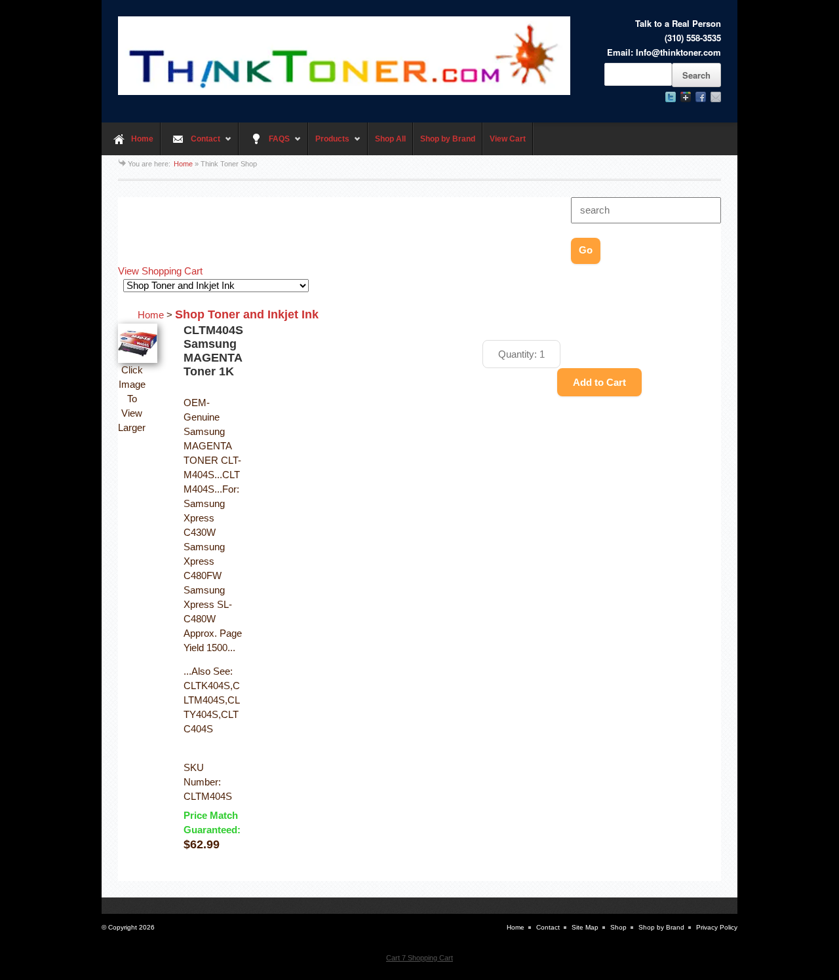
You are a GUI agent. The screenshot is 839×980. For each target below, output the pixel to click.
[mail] (716, 97)
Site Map (585, 927)
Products (328, 144)
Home (142, 138)
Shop (618, 927)
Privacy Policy (716, 927)
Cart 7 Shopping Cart (419, 958)
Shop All (390, 138)
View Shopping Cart (160, 271)
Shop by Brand (447, 138)
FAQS (264, 144)
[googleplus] (685, 97)
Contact (190, 144)
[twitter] (670, 97)
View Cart (508, 138)
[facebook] (700, 97)
